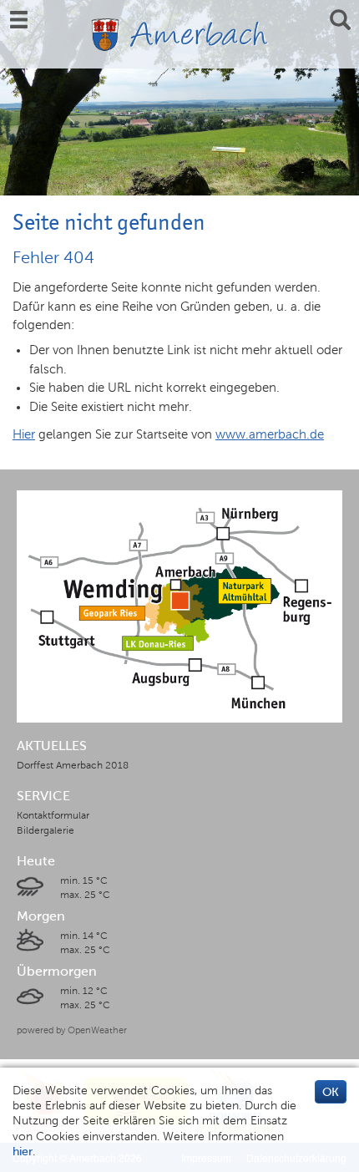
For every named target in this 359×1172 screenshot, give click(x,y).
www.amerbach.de (269, 434)
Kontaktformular (53, 815)
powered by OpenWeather (72, 1030)
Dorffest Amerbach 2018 (73, 765)
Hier (24, 434)
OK (330, 1092)
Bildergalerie (45, 830)
